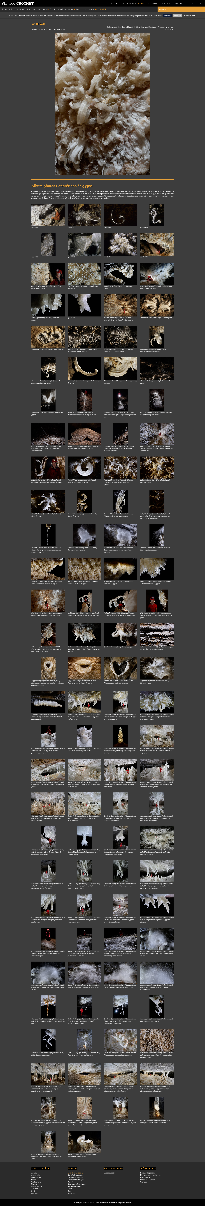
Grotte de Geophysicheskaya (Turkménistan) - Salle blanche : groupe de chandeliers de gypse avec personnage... (157, 886)
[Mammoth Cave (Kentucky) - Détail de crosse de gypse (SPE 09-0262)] (120, 368)
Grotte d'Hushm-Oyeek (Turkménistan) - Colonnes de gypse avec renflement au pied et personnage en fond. (120, 1122)
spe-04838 (35, 257)
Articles (183, 3)
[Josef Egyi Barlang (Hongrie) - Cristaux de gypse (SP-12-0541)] (120, 274)
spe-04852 (71, 227)
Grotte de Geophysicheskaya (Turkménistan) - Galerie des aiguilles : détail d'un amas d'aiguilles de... (157, 987)
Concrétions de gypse (56, 29)
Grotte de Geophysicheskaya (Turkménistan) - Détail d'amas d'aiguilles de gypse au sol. (120, 986)
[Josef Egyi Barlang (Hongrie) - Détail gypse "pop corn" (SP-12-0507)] (84, 274)
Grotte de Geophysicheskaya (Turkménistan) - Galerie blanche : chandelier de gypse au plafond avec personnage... (120, 852)
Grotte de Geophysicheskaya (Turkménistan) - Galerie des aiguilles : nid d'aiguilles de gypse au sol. (157, 953)
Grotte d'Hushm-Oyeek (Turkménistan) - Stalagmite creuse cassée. (82, 1155)
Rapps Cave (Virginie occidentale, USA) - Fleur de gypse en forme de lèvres (82, 682)
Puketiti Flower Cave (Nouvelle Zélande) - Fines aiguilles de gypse (155, 549)
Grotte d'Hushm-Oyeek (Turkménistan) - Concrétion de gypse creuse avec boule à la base (46, 1156)
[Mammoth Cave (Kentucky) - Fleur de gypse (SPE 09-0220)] (48, 337)
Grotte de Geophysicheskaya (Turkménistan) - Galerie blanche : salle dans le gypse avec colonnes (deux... (48, 818)
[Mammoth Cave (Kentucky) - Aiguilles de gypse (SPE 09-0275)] (157, 368)
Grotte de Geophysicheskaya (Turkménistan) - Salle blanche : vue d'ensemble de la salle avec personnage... (157, 852)
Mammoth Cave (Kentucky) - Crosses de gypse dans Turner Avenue (82, 350)
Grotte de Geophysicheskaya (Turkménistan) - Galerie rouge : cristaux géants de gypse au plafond (157, 919)
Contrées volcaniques (77, 1184)
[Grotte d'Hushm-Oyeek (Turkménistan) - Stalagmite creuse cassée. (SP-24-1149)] (84, 1142)
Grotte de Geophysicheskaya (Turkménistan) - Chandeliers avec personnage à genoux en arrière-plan (48, 919)
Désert (70, 1182)
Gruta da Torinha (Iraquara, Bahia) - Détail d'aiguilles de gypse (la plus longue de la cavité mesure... (46, 448)
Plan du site (145, 1177)
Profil (191, 3)
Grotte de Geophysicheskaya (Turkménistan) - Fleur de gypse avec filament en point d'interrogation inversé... (84, 1021)
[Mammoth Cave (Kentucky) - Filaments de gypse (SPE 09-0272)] (48, 400)
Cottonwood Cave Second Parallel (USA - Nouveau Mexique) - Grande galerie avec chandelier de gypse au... (46, 649)
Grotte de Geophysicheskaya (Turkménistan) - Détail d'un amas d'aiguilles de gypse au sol (84, 986)
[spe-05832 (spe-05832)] (120, 244)
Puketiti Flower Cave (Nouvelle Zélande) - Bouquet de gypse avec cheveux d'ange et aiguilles (119, 550)
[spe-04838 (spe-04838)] (48, 244)
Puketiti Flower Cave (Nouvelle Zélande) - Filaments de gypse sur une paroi (119, 515)
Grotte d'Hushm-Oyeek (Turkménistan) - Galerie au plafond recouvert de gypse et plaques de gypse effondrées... (118, 1088)
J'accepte (168, 15)
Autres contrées (74, 1186)
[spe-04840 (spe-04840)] (48, 215)
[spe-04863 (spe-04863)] (157, 215)
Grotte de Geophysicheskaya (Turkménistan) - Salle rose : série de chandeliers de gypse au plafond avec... (84, 716)
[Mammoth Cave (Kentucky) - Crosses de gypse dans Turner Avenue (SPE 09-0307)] (84, 337)
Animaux (72, 1193)
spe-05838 (71, 318)
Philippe (18, 3)
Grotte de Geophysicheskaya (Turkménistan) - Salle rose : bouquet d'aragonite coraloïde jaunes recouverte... (157, 716)
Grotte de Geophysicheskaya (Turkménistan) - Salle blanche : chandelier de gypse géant (120, 885)
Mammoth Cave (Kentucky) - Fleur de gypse (156, 318)
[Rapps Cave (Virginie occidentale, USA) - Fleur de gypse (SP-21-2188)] (157, 668)
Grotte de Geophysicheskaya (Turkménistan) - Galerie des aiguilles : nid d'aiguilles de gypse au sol (48, 987)
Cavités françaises (75, 1175)
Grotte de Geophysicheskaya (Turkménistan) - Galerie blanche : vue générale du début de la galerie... (48, 784)
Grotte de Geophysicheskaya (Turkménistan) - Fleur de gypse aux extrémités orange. (120, 1054)
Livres (162, 3)
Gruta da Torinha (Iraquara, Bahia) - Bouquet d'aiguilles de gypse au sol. (156, 413)
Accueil (110, 3)
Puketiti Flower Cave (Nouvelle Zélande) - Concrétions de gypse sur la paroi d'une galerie (119, 482)
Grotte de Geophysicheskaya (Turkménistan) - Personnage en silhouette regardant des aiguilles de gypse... (48, 953)
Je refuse (177, 15)
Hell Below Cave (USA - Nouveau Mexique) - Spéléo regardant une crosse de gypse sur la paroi (156, 615)
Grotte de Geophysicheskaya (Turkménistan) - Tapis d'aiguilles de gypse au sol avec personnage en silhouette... (120, 953)
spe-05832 (107, 257)
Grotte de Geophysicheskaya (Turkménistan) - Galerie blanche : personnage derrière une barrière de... (120, 784)
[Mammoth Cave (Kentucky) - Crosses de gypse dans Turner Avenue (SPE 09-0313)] (120, 337)
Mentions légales (147, 1179)
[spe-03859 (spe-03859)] (84, 244)
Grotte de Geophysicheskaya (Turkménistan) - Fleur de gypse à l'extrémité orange (84, 1054)
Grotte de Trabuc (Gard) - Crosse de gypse (118, 647)
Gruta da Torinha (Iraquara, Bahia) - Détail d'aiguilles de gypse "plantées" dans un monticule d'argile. (119, 448)
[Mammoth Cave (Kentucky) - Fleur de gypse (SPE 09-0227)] (157, 305)
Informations (189, 15)
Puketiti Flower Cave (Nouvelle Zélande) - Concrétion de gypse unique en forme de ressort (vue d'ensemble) (155, 516)
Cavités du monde (75, 1177)
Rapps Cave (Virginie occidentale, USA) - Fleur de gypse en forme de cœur (118, 682)
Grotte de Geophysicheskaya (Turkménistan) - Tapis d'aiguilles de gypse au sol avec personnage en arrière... (84, 953)
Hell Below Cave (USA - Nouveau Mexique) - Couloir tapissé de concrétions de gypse (47, 614)
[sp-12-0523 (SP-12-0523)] (157, 244)
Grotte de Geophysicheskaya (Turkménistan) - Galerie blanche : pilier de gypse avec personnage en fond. (120, 818)
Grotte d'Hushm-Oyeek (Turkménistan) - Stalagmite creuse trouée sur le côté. (155, 1121)
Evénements (109, 1173)
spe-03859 (71, 257)
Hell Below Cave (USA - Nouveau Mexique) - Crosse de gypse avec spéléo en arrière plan (84, 614)
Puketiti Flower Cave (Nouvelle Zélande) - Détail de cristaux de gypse (83, 582)
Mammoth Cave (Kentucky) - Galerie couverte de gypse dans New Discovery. (118, 319)
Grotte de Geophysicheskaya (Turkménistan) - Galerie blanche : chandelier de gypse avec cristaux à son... (84, 852)
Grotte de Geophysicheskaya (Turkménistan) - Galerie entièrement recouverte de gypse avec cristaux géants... (120, 919)
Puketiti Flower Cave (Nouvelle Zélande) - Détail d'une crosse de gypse (83, 481)
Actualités (120, 3)
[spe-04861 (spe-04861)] (120, 215)
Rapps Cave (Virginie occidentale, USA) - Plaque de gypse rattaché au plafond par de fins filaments (46, 716)
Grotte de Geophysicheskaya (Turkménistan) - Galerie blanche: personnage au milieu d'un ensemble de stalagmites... (157, 784)
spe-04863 (144, 227)
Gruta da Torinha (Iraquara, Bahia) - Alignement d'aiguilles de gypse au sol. (82, 413)
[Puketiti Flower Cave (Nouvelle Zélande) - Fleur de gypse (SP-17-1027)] (157, 468)
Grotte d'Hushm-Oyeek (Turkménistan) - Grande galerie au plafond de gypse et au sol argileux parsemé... (83, 1088)
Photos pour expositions (150, 1175)
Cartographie (152, 3)
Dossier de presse (147, 1173)
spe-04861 (107, 227)
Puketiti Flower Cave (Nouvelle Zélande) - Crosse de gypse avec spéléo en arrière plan (47, 481)
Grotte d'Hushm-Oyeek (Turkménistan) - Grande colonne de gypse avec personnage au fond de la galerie (48, 1122)
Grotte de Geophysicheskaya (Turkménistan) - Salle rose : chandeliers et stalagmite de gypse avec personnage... (120, 716)
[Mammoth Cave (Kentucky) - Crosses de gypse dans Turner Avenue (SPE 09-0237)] (157, 337)
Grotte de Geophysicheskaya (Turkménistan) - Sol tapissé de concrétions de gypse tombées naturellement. (157, 1055)
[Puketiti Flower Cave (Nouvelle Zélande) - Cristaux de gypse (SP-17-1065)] (120, 569)
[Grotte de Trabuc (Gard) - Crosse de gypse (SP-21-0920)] (120, 634)
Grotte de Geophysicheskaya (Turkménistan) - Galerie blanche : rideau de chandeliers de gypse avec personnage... (48, 852)
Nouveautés (131, 3)
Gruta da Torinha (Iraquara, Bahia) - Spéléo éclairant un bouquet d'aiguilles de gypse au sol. (120, 414)
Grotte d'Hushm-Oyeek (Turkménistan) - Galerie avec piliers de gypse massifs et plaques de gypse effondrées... (155, 1088)
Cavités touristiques (76, 1179)
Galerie (141, 3)
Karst (70, 1191)
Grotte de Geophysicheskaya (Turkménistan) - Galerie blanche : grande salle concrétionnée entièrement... (84, 784)
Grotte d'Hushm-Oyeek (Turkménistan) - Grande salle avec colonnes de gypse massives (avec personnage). (46, 1088)
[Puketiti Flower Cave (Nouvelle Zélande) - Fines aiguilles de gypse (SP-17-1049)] (157, 535)
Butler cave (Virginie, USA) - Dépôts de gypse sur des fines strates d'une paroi (156, 648)
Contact (199, 3)
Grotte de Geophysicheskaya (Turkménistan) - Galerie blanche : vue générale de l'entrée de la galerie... (157, 750)
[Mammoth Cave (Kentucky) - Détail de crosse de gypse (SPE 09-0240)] (84, 368)
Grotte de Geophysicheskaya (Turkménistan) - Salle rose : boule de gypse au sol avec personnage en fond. (48, 750)
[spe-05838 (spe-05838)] (84, 305)
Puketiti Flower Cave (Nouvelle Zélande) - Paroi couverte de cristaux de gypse (46, 582)
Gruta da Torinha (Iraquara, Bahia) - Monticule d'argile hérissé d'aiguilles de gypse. (84, 447)
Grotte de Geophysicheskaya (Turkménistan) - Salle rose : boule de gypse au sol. (84, 749)
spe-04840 (35, 227)
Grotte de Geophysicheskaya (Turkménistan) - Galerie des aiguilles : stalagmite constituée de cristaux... (48, 1021)
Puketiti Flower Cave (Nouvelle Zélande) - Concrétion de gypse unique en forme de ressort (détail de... (46, 550)
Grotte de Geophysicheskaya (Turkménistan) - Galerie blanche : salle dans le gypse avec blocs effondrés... (84, 818)
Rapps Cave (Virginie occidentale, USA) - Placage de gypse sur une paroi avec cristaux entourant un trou (47, 683)
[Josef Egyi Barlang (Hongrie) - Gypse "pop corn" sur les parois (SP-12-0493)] (48, 274)
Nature (70, 1188)
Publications (172, 3)
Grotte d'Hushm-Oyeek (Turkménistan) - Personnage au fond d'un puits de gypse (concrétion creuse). (82, 1122)
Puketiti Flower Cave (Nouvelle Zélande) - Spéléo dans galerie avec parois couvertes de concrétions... (156, 448)
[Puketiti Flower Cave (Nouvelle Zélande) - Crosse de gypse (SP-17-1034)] (84, 501)
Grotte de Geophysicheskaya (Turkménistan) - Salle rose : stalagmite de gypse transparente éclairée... (120, 750)
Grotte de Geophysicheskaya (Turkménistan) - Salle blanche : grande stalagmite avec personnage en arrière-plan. (48, 886)
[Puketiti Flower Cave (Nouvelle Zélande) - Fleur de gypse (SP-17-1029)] (48, 501)
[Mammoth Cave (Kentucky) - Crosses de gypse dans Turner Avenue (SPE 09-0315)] (48, 368)
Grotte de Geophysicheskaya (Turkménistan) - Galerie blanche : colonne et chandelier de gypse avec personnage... (157, 818)
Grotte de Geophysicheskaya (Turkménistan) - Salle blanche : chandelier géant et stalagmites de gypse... (84, 886)
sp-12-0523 (144, 257)
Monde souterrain (39, 29)
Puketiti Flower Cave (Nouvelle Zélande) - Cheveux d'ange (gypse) (83, 549)
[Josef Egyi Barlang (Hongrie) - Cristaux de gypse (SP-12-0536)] (48, 305)
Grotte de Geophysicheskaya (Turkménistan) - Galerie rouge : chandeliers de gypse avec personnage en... (84, 919)
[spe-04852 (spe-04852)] (84, 215)
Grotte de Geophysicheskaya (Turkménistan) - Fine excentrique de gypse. (157, 1020)
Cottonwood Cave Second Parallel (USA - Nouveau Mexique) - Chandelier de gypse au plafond (84, 649)
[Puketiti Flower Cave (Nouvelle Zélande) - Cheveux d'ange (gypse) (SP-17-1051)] (84, 535)
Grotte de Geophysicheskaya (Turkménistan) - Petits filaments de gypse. (48, 1054)
